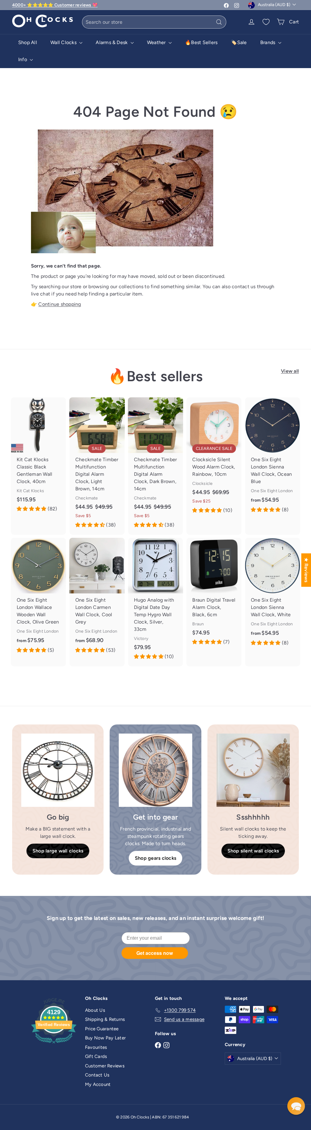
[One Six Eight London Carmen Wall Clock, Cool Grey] (97, 599)
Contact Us (97, 1075)
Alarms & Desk (112, 42)
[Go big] (57, 770)
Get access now (154, 952)
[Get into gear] (155, 770)
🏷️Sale (239, 42)
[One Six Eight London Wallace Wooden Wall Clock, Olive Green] (38, 599)
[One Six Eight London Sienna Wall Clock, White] (272, 595)
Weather (157, 42)
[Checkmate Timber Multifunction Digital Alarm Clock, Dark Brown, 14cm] (155, 466)
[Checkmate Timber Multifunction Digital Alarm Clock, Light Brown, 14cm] (97, 466)
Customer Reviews (105, 1066)
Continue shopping (59, 304)
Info (23, 59)
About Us (95, 1010)
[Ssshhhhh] (253, 770)
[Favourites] (266, 22)
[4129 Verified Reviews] (54, 1044)
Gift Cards (96, 1056)
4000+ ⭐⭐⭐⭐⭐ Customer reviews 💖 (54, 5)
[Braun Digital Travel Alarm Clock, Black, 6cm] (214, 595)
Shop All (27, 42)
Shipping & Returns (105, 1019)
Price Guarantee (102, 1029)
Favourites (96, 1047)
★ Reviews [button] (306, 570)
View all (290, 371)
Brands (268, 42)
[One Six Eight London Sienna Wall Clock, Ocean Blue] (272, 458)
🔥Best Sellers (201, 42)
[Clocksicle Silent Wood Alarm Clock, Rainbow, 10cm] (214, 458)
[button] (296, 1106)
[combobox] (154, 22)
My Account (98, 1084)
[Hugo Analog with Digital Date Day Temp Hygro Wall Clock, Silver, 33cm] (155, 602)
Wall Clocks (64, 42)
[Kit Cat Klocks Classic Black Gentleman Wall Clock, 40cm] (38, 458)
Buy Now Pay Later (105, 1038)
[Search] (219, 22)
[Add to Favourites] (63, 402)
